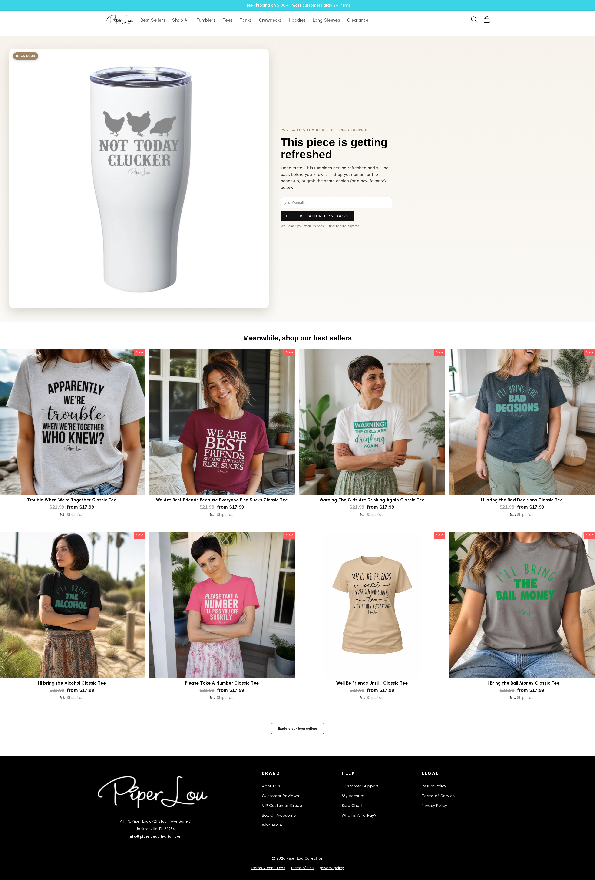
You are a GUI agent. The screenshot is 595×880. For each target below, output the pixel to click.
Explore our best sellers (297, 728)
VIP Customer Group (282, 805)
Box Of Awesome (279, 815)
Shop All (180, 20)
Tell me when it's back (317, 216)
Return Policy (434, 786)
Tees (228, 20)
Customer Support (360, 786)
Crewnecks (270, 20)
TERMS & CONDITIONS (268, 868)
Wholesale (272, 825)
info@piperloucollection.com (155, 836)
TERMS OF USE (302, 868)
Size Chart (352, 805)
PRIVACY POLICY (332, 868)
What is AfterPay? (359, 815)
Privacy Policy (434, 805)
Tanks (246, 20)
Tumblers (206, 20)
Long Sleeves (326, 20)
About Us (271, 786)
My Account (353, 795)
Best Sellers (153, 20)
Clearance (357, 20)
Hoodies (297, 20)
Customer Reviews (280, 795)
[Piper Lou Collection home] (156, 791)
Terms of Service (438, 795)
